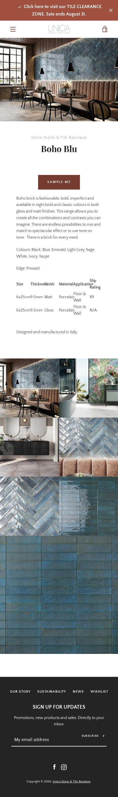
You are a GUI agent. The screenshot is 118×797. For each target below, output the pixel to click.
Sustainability (51, 691)
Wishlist (99, 691)
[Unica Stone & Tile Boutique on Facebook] (54, 767)
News (78, 691)
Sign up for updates (59, 707)
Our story (20, 691)
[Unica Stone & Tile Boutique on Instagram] (64, 767)
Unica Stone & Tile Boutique (72, 781)
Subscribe (90, 736)
